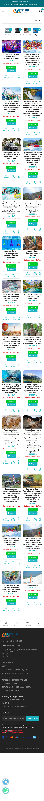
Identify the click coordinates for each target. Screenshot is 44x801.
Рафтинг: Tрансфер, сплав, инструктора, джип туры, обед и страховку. (11, 541)
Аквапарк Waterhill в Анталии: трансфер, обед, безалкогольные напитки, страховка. (11, 588)
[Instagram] (7, 655)
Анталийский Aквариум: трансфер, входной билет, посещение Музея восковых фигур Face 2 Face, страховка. (11, 389)
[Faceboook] (3, 655)
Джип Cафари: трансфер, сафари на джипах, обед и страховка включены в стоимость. (33, 389)
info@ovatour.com (13, 645)
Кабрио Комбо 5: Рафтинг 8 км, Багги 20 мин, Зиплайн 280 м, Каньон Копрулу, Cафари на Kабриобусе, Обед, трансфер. (32, 59)
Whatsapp (12, 67)
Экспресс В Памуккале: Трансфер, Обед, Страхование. (33, 296)
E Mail (4, 645)
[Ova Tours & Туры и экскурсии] (21, 11)
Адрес (4, 650)
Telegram (12, 70)
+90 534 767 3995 (15, 641)
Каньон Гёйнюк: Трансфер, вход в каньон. (33, 253)
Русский (14, 4)
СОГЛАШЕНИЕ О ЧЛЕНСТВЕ (13, 699)
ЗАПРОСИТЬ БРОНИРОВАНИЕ (14, 706)
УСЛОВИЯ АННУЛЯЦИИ (11, 690)
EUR (6, 4)
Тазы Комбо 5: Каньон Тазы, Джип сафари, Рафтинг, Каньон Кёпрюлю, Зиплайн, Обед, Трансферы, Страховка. (32, 207)
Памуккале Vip (32, 585)
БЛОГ (4, 666)
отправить (31, 718)
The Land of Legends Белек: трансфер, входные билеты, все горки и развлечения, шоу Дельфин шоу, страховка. (11, 106)
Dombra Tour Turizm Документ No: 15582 (22, 1)
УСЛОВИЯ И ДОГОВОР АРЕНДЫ (14, 680)
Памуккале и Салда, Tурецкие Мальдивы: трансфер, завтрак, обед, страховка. (11, 297)
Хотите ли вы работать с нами (29, 4)
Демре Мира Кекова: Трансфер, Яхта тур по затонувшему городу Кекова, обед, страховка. (32, 340)
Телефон (5, 641)
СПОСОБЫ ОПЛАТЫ (9, 683)
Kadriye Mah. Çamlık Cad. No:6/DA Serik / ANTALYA (22, 650)
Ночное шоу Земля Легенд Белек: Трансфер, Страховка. (11, 56)
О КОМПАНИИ (7, 662)
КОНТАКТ (5, 703)
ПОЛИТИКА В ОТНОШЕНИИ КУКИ (15, 673)
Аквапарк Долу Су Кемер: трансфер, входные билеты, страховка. (11, 254)
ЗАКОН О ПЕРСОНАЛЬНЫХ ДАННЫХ (16, 670)
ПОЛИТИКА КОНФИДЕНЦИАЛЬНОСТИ (16, 687)
